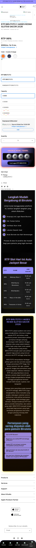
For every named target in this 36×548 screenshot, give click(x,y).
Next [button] (34, 2)
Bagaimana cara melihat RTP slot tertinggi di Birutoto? (17, 439)
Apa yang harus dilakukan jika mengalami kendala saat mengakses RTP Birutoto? (17, 456)
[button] (4, 183)
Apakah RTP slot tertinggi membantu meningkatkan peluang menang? (16, 445)
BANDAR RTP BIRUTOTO (10, 85)
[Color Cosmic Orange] (3, 56)
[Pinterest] (8, 187)
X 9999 (5, 102)
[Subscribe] (29, 530)
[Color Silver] (15, 56)
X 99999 (5, 107)
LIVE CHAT (31, 545)
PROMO (3, 545)
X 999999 (6, 113)
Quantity (4, 136)
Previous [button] (2, 2)
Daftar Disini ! (18, 2)
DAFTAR (17, 545)
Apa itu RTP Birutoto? (12, 434)
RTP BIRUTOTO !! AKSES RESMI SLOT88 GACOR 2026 (18, 2)
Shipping (10, 40)
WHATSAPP (25, 545)
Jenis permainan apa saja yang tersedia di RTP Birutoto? (17, 450)
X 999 (5, 96)
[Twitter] (5, 187)
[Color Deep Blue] (9, 56)
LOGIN (10, 545)
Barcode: (12, 29)
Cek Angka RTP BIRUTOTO (18, 163)
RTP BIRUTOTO (8, 79)
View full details (6, 189)
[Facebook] (2, 187)
